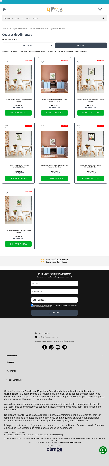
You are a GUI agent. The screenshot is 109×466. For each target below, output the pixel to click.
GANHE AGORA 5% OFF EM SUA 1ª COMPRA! (55, 274)
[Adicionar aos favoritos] (6, 61)
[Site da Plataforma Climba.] (54, 448)
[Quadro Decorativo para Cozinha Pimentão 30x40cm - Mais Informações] (90, 144)
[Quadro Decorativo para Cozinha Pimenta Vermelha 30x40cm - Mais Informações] (54, 144)
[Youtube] (58, 349)
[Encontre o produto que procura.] (103, 18)
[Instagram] (51, 349)
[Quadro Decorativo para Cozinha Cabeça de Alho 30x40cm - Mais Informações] (54, 79)
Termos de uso (48, 305)
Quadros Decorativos (20, 29)
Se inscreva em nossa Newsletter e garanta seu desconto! (54, 277)
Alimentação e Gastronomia (39, 29)
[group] (54, 261)
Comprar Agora (18, 113)
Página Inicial (6, 29)
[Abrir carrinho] (102, 9)
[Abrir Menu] (4, 9)
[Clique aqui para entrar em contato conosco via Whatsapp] (103, 450)
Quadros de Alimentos (58, 29)
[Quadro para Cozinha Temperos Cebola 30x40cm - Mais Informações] (18, 210)
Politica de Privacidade (61, 305)
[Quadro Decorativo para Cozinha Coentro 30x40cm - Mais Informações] (90, 79)
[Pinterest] (64, 349)
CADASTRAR (54, 313)
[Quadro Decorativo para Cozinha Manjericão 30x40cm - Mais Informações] (18, 144)
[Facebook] (44, 349)
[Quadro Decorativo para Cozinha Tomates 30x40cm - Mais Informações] (18, 79)
